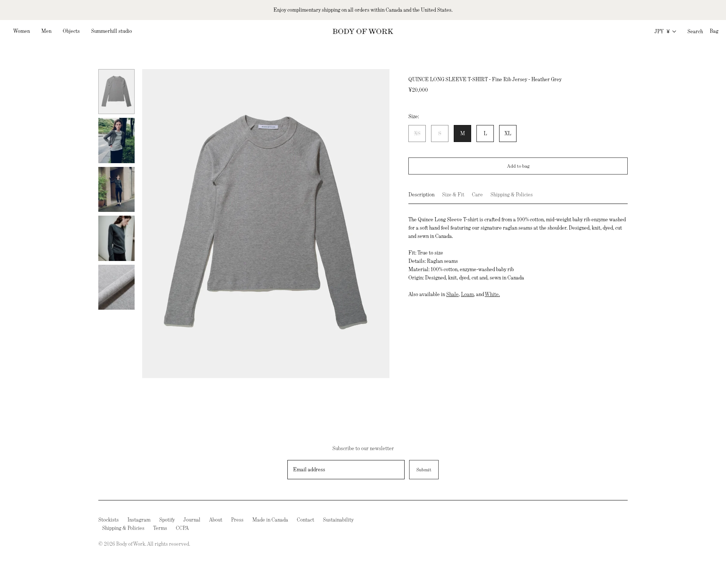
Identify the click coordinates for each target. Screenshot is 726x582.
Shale (452, 294)
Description (421, 194)
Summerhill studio (111, 31)
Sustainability (338, 519)
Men (46, 31)
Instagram (138, 519)
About (215, 519)
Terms (160, 528)
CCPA (182, 528)
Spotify (167, 519)
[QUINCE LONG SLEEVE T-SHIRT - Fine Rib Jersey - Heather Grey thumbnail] (116, 91)
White (492, 294)
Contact (305, 519)
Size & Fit (453, 194)
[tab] (421, 197)
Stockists (108, 519)
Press (237, 519)
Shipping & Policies (511, 194)
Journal (191, 519)
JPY (662, 31)
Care (477, 194)
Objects (71, 31)
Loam (467, 294)
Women (21, 31)
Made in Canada (270, 519)
